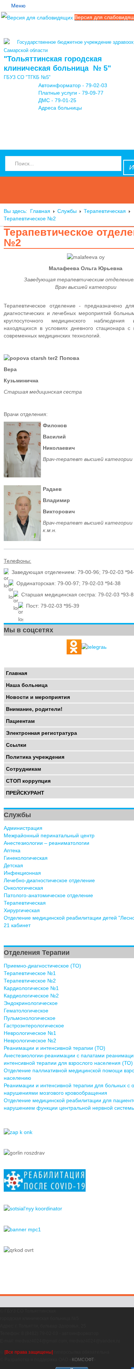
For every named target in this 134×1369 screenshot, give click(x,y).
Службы (67, 211)
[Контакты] (7, 128)
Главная (40, 211)
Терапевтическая (105, 211)
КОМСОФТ (82, 1359)
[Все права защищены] (28, 1352)
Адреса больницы (60, 108)
